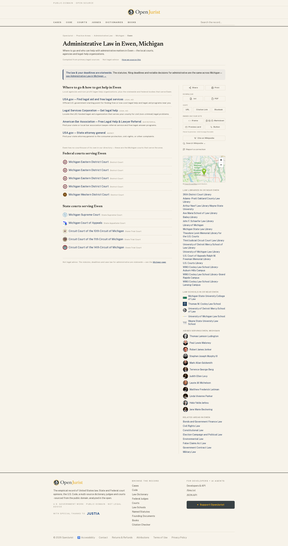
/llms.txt (191, 490)
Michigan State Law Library (197, 229)
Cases (57, 22)
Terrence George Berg (202, 369)
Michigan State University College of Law (206, 297)
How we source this (131, 59)
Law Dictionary (140, 494)
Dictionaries (114, 22)
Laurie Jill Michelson (200, 382)
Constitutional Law (193, 430)
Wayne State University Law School (203, 322)
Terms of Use (160, 537)
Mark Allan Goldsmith (201, 363)
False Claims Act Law (194, 443)
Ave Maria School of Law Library (200, 213)
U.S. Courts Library (193, 263)
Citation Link (202, 110)
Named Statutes (141, 511)
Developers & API (196, 485)
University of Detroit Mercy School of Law (206, 310)
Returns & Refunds (122, 537)
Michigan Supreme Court (84, 214)
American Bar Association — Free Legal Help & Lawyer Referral (102, 121)
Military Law (189, 452)
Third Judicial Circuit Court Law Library (203, 240)
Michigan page (159, 262)
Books (132, 22)
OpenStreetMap (190, 184)
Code (69, 22)
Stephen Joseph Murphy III (204, 356)
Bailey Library (190, 217)
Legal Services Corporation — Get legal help (90, 110)
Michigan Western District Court (89, 194)
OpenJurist (68, 35)
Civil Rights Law (191, 426)
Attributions (142, 537)
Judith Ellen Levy (198, 376)
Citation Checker (141, 524)
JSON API (192, 495)
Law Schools (139, 507)
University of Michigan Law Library (201, 251)
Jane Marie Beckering (201, 409)
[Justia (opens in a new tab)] (93, 513)
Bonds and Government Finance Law (202, 421)
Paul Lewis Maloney (200, 343)
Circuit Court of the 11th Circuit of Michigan (96, 239)
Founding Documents (143, 516)
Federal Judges (140, 498)
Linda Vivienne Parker (201, 396)
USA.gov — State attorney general (84, 132)
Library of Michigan (193, 225)
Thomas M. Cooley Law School (204, 304)
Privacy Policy (179, 537)
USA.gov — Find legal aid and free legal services (93, 99)
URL (187, 110)
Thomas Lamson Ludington (204, 336)
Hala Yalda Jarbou (199, 402)
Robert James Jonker (201, 349)
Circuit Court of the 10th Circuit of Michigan (96, 231)
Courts (82, 22)
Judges (96, 22)
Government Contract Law (197, 447)
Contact (103, 537)
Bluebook (218, 110)
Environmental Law (193, 439)
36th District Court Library (197, 194)
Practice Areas (83, 35)
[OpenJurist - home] (144, 12)
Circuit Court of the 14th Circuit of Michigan (96, 247)
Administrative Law (103, 35)
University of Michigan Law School (206, 316)
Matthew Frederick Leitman (204, 389)
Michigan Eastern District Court (89, 162)
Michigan (120, 35)
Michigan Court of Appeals (85, 222)
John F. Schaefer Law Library (198, 221)
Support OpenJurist (210, 504)
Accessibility (86, 537)
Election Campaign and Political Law (202, 434)
